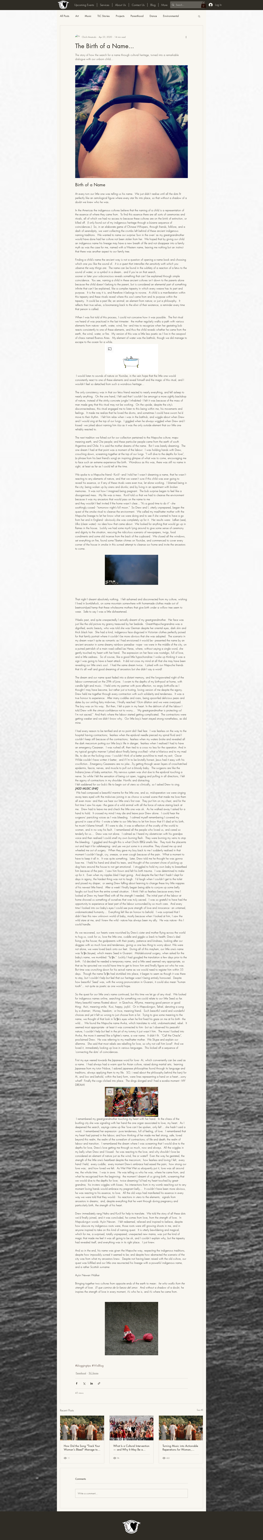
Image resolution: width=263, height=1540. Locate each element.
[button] (120, 5)
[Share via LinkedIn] (91, 1383)
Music (88, 16)
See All (200, 1409)
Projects (120, 16)
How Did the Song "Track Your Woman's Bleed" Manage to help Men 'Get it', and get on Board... (82, 1447)
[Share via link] (99, 1383)
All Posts (64, 16)
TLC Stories (103, 16)
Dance (153, 16)
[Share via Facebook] (76, 1383)
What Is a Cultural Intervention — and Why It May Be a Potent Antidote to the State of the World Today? (131, 1447)
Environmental (171, 16)
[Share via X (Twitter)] (84, 1383)
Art (77, 16)
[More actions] (186, 37)
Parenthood (137, 16)
